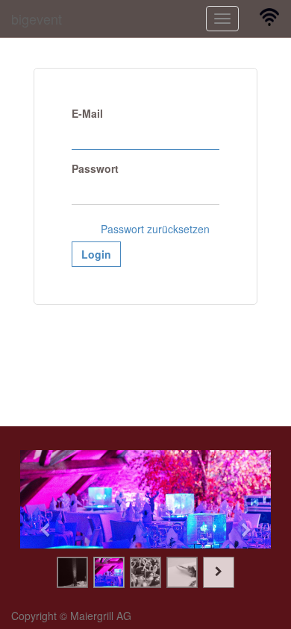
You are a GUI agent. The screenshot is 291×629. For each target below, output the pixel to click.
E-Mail (87, 113)
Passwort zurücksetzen (155, 228)
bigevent (36, 18)
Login (96, 254)
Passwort (95, 168)
